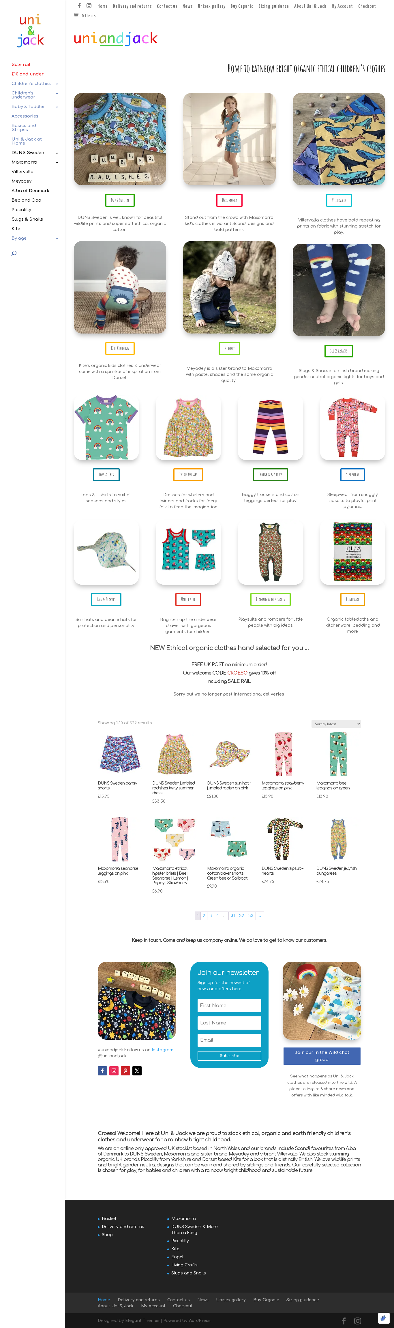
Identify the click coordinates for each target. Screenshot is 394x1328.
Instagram (162, 1050)
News (188, 6)
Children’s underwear (23, 95)
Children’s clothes (31, 84)
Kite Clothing (120, 348)
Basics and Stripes (24, 128)
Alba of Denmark (30, 191)
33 (251, 916)
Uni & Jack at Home (27, 141)
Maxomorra (24, 162)
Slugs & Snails (27, 219)
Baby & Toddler (28, 107)
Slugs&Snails (339, 351)
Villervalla (22, 172)
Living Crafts (184, 1265)
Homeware (352, 599)
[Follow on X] (137, 1070)
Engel (177, 1257)
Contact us (167, 6)
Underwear (188, 599)
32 (241, 916)
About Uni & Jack (310, 6)
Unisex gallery (212, 6)
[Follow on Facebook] (102, 1070)
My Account (342, 6)
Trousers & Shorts (270, 475)
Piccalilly (21, 210)
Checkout (367, 6)
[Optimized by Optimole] (384, 1318)
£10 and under (28, 74)
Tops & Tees (106, 475)
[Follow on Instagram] (114, 1070)
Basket (109, 1218)
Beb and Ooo (26, 200)
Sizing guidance (273, 6)
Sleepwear (352, 475)
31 (233, 916)
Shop (107, 1234)
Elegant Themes (142, 1320)
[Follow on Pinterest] (125, 1070)
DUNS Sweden (28, 153)
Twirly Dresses (188, 475)
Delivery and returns (132, 6)
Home (102, 6)
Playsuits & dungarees (270, 599)
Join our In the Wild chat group (321, 1056)
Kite (16, 229)
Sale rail (21, 65)
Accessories (25, 116)
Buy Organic (242, 6)
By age (19, 238)
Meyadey (21, 181)
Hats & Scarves (106, 599)
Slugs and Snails (188, 1273)
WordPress (200, 1320)
